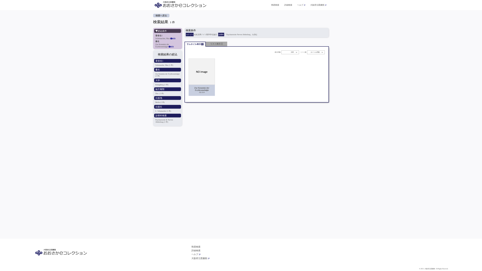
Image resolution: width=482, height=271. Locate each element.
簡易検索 (275, 5)
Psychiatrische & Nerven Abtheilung (164, 121)
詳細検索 (288, 5)
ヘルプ (300, 5)
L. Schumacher (163, 111)
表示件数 (278, 52)
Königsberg (161, 85)
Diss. (159, 93)
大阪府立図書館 (317, 5)
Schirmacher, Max (164, 65)
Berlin (160, 102)
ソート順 (303, 52)
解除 (174, 39)
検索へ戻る (161, 15)
